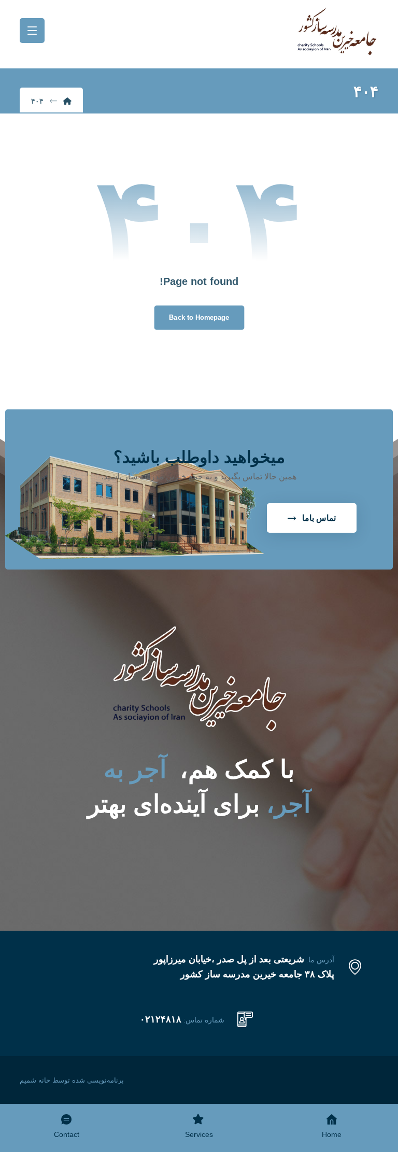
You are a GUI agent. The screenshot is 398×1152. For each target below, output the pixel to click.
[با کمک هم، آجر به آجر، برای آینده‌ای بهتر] (336, 31)
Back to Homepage (199, 317)
